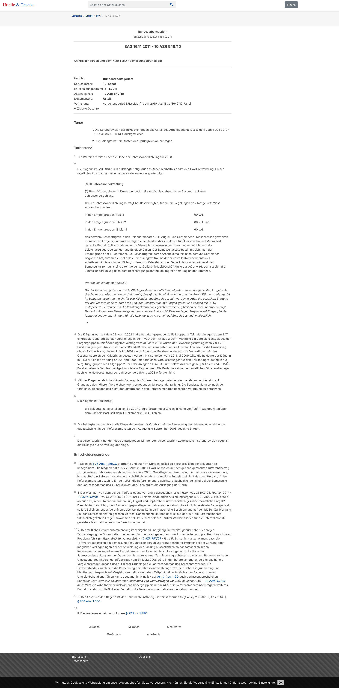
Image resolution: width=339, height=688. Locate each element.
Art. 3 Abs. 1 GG (168, 576)
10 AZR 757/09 (151, 538)
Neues (291, 5)
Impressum (79, 656)
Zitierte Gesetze (88, 108)
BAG (98, 15)
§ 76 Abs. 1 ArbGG (105, 463)
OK (280, 682)
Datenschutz (80, 661)
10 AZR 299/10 (88, 497)
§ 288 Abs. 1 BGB (88, 601)
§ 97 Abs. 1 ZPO (136, 613)
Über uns (145, 656)
